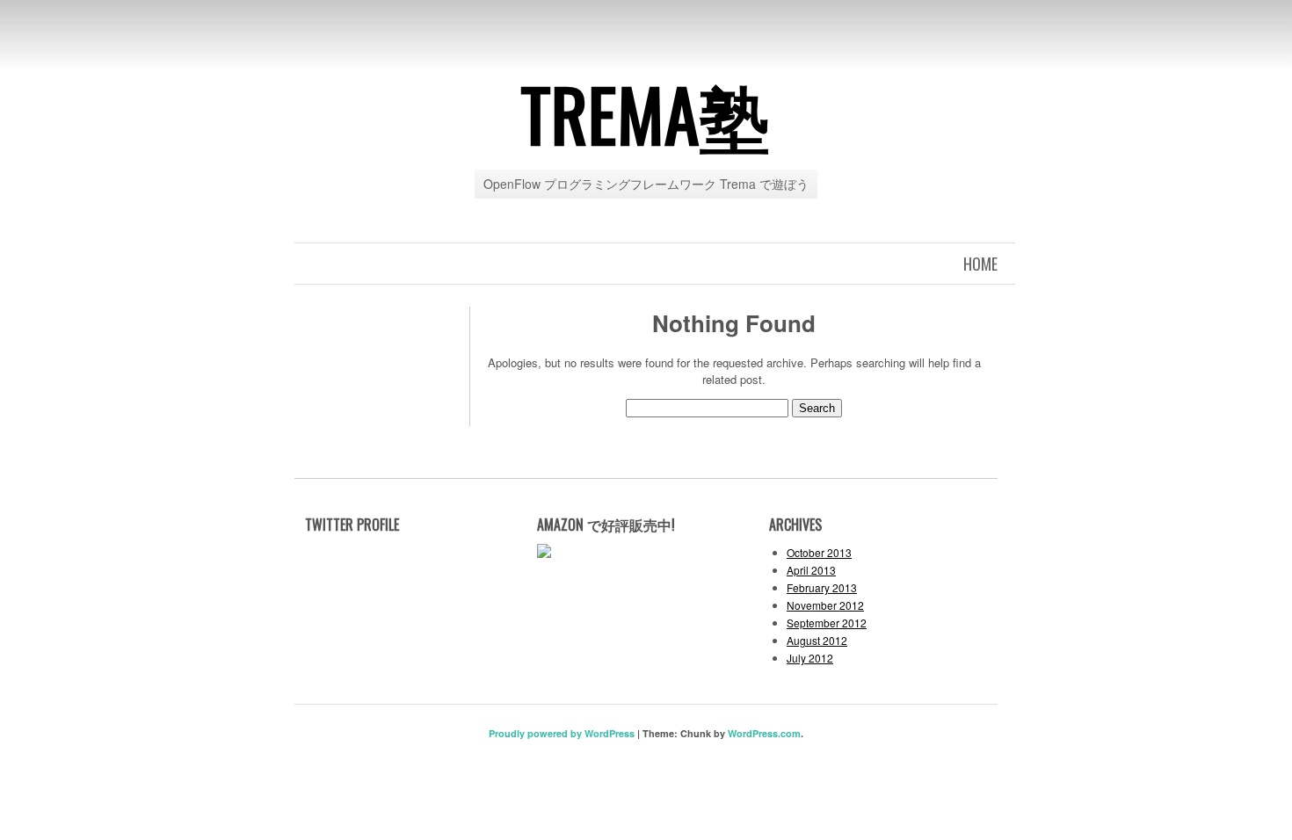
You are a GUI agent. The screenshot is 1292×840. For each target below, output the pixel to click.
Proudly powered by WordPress (562, 733)
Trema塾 (646, 113)
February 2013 (822, 587)
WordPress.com (764, 733)
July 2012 (810, 657)
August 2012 (817, 640)
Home (980, 263)
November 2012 (825, 604)
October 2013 (819, 552)
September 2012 (827, 622)
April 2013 (811, 569)
